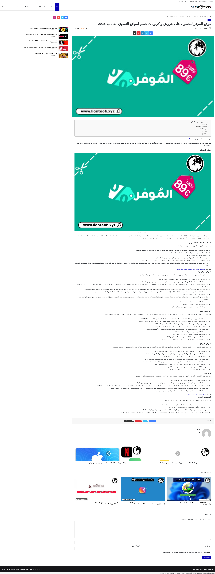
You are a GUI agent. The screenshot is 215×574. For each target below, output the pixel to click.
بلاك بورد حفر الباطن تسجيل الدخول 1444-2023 (106, 503)
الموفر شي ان (204, 131)
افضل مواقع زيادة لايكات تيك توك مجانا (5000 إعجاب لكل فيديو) (41, 40)
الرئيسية (211, 1)
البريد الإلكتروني (207, 546)
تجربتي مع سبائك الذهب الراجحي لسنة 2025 (46, 53)
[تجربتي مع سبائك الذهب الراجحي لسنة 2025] (63, 55)
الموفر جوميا (204, 133)
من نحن (186, 1)
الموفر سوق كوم (203, 128)
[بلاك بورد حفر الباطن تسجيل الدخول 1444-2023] (96, 489)
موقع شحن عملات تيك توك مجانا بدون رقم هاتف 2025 (43, 28)
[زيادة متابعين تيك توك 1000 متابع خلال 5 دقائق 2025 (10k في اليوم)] (63, 48)
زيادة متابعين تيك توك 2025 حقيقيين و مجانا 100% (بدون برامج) (41, 34)
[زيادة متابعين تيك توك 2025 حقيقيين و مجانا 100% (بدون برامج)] (63, 36)
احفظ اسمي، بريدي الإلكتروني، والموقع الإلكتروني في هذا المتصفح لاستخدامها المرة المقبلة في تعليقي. (186, 552)
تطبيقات (52, 6)
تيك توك (27, 6)
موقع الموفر (205, 124)
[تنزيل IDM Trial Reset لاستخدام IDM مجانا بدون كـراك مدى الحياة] (189, 489)
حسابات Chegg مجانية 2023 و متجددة (196, 394)
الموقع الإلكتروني (136, 546)
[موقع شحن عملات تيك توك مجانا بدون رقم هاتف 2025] (63, 29)
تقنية (57, 6)
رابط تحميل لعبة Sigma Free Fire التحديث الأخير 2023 (191, 269)
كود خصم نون (204, 129)
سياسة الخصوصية (203, 1)
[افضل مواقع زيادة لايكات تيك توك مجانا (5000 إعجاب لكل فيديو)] (63, 42)
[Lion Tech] (201, 7)
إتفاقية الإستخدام (194, 1)
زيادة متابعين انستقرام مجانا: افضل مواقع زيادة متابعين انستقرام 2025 (147, 503)
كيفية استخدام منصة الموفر (201, 126)
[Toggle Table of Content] (207, 122)
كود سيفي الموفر (203, 134)
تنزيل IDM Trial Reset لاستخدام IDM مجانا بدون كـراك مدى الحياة (194, 503)
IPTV (40, 6)
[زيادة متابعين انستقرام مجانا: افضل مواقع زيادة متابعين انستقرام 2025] (143, 489)
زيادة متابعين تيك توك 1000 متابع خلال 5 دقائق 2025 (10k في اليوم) (40, 47)
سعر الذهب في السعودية (166, 573)
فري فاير (46, 6)
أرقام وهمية (33, 6)
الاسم (209, 539)
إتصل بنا (181, 1)
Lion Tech (206, 28)
